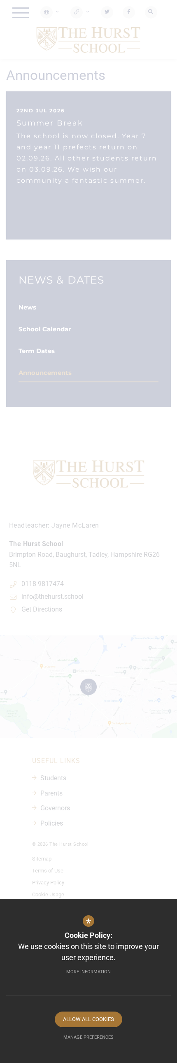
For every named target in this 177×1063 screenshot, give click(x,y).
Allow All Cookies (88, 1019)
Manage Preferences (88, 1037)
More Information (88, 972)
